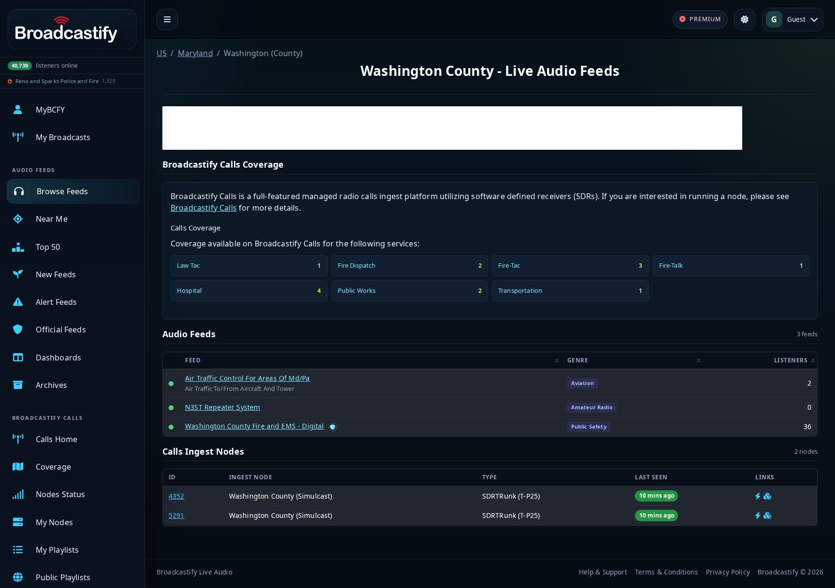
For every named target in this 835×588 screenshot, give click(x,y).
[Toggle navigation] (167, 19)
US (162, 53)
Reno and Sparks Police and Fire (57, 81)
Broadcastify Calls (204, 207)
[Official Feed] (333, 427)
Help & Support (603, 571)
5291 (177, 515)
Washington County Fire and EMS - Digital (254, 425)
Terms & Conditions (666, 571)
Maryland (195, 53)
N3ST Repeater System (222, 407)
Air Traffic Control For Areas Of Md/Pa (247, 378)
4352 (177, 496)
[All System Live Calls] (758, 496)
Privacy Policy (728, 571)
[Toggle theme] (744, 19)
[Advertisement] (452, 128)
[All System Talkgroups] (767, 496)
